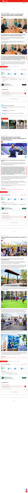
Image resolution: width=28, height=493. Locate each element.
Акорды (8, 39)
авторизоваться (7, 91)
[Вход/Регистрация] (24, 1)
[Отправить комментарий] (25, 93)
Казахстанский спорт (15, 204)
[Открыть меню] (2, 1)
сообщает (12, 263)
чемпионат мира (5, 204)
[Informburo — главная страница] (6, 1)
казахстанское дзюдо (22, 204)
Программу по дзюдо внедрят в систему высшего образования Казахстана (12, 189)
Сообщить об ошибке (3, 66)
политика (4, 80)
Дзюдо (9, 204)
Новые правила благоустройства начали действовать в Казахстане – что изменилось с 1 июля (14, 358)
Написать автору (25, 17)
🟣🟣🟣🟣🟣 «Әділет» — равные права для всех (9, 110)
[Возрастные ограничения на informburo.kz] (23, 1)
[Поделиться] (26, 491)
